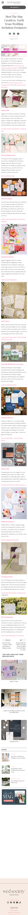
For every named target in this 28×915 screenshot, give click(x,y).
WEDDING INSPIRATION (14, 912)
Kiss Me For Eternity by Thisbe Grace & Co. (13, 485)
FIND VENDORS (14, 7)
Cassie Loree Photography (9, 280)
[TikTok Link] (20, 902)
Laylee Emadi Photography (9, 385)
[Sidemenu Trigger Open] (2, 2)
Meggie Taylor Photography (9, 219)
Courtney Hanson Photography (10, 129)
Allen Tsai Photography (8, 176)
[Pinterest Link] (14, 902)
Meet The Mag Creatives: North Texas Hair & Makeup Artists (7, 645)
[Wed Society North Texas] (14, 3)
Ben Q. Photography (7, 438)
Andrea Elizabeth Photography (10, 540)
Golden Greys (22, 593)
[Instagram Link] (7, 902)
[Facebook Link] (11, 902)
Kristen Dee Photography (8, 635)
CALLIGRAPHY (14, 13)
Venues (13, 766)
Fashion (13, 754)
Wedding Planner (15, 778)
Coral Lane (20, 635)
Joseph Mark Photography (8, 593)
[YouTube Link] (17, 902)
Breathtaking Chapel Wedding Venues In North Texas (18, 770)
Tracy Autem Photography (9, 337)
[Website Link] (14, 896)
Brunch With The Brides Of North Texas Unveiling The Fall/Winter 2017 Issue (21, 646)
